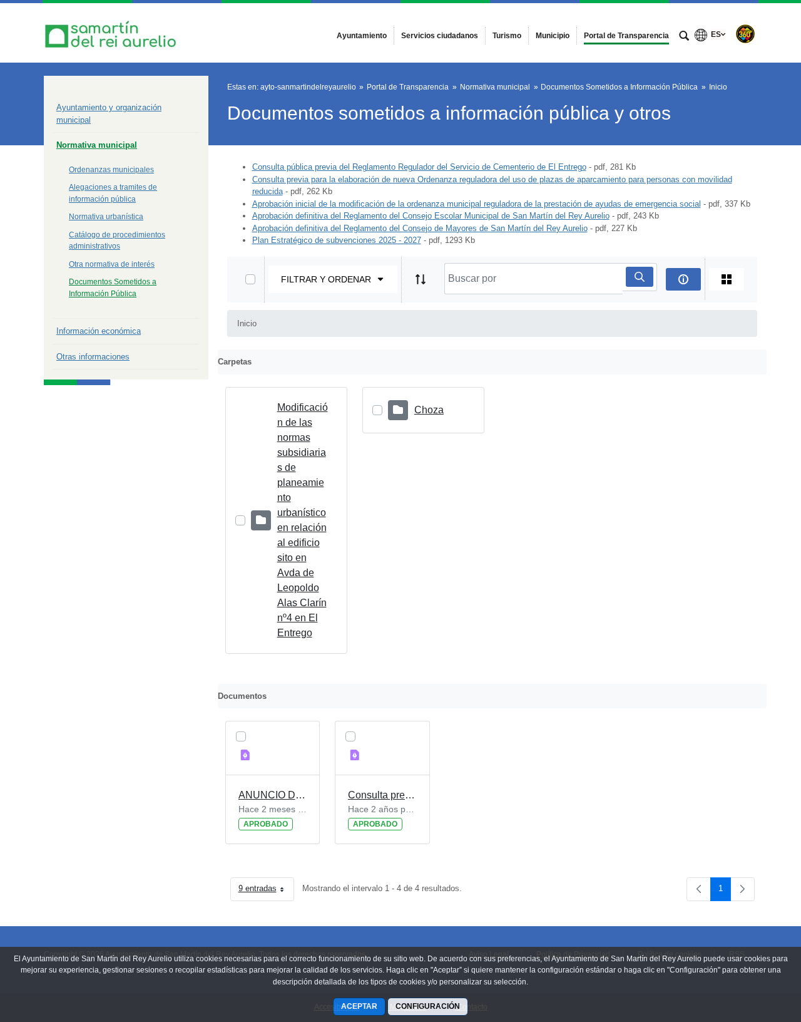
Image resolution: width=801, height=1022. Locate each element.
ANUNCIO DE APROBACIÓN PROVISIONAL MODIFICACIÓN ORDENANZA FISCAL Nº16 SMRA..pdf (272, 795)
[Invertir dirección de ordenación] (421, 279)
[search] (639, 277)
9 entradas (266, 891)
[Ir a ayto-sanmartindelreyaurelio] (112, 33)
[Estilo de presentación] (726, 279)
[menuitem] (362, 35)
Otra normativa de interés (112, 264)
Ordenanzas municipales (111, 169)
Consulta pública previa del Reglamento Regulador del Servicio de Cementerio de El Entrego (419, 167)
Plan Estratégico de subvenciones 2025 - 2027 (336, 240)
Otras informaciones (93, 356)
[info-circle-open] (683, 279)
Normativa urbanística (106, 216)
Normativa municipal (96, 145)
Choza (429, 410)
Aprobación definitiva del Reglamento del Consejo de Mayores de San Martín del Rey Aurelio (420, 228)
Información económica (98, 331)
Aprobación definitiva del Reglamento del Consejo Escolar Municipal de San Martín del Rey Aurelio (431, 215)
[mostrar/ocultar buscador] (684, 37)
